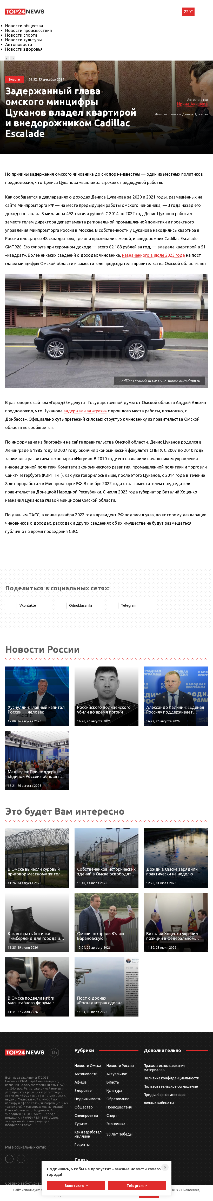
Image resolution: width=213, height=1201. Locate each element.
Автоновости (18, 44)
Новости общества (24, 25)
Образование (117, 1099)
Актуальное (116, 1074)
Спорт (111, 1115)
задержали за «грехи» (85, 410)
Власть (112, 1082)
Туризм (81, 1124)
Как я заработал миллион (88, 1134)
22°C (188, 11)
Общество (84, 1107)
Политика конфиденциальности (171, 1078)
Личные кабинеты (159, 1103)
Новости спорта (21, 35)
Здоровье (83, 1090)
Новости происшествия (28, 30)
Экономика (115, 1124)
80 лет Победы (119, 1134)
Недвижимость (88, 1099)
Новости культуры (23, 39)
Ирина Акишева (192, 104)
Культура (114, 1090)
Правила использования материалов (164, 1068)
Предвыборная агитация (164, 1095)
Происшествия (119, 1107)
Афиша (80, 1082)
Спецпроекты (86, 1115)
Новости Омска (88, 1066)
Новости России (120, 1066)
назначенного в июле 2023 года (153, 255)
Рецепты (82, 1145)
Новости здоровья (24, 49)
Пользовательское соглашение (171, 1086)
